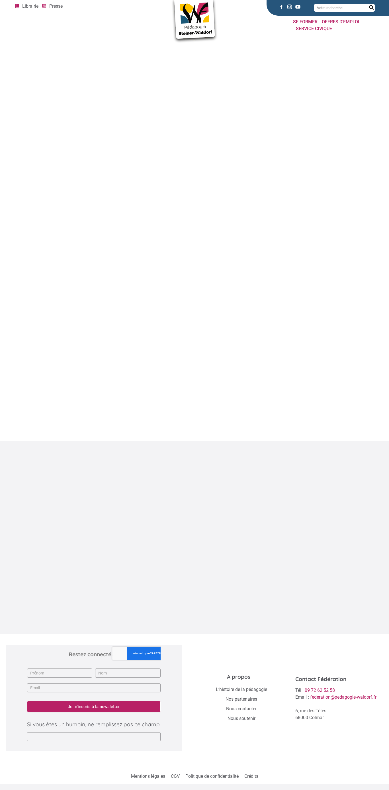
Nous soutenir (241, 718)
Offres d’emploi (340, 21)
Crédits (251, 776)
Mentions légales (148, 776)
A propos (238, 676)
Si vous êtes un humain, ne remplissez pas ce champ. (94, 724)
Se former (305, 21)
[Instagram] (289, 6)
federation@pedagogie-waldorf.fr (343, 697)
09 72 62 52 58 (320, 690)
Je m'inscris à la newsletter (94, 706)
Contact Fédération (320, 679)
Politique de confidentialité (212, 776)
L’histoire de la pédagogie (241, 689)
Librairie (30, 6)
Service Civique (314, 28)
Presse (56, 6)
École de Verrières (119, 427)
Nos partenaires (241, 699)
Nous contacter (241, 708)
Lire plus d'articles (191, 618)
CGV (175, 776)
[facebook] (281, 6)
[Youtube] (297, 6)
